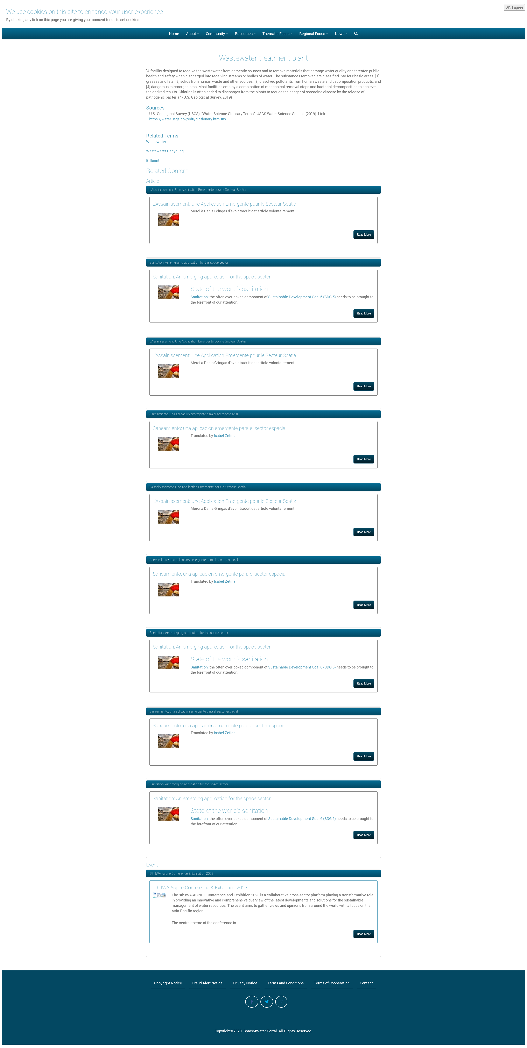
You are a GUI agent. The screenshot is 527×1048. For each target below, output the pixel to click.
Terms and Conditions (286, 982)
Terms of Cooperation (332, 982)
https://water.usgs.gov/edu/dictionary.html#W (187, 118)
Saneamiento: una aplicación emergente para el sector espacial (193, 414)
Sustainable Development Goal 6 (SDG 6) (302, 296)
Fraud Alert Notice (207, 982)
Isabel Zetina (225, 435)
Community (216, 33)
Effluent (152, 160)
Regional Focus (312, 33)
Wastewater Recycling (165, 150)
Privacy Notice (245, 982)
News (340, 33)
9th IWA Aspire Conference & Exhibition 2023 (181, 873)
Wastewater (156, 141)
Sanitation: (200, 296)
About (191, 33)
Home (174, 33)
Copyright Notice (168, 982)
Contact (366, 982)
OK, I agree (514, 7)
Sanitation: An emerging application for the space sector (188, 262)
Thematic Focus (276, 33)
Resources (244, 33)
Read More (364, 234)
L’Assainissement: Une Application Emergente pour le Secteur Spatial (197, 189)
